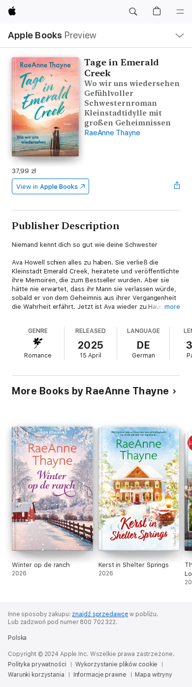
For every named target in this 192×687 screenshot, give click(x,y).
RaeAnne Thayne (112, 132)
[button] (133, 12)
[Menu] (180, 12)
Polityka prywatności (37, 664)
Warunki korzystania (36, 674)
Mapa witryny (153, 674)
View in (47, 186)
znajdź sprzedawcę (100, 614)
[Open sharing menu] (177, 186)
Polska (17, 637)
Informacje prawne (100, 674)
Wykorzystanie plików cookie (116, 664)
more (172, 306)
